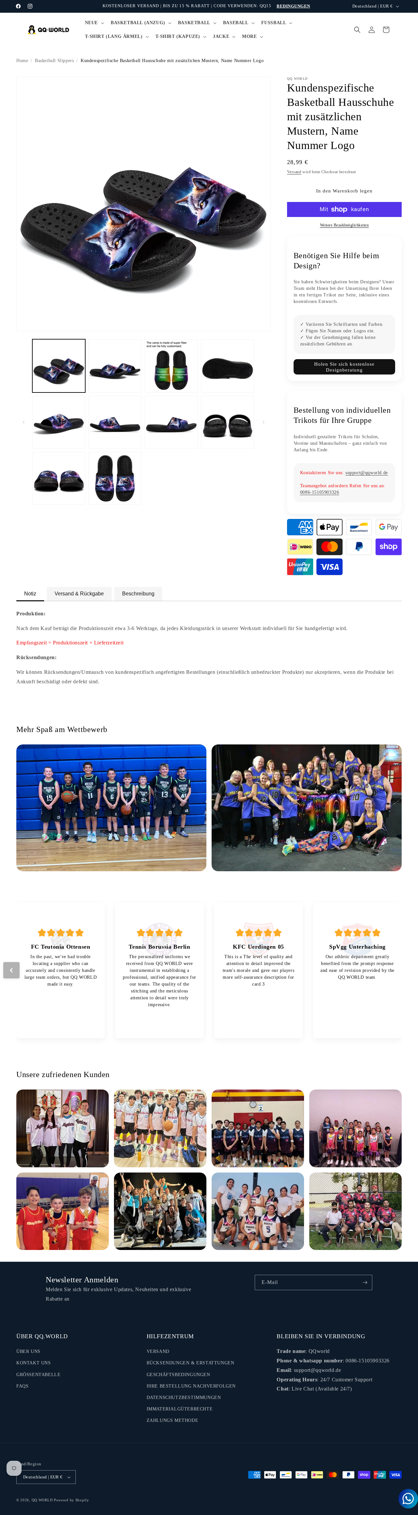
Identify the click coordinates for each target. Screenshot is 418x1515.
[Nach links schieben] (23, 422)
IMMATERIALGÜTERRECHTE (180, 1409)
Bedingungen (293, 6)
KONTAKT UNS (33, 1362)
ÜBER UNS (28, 1351)
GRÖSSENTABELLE (38, 1374)
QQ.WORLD (42, 1500)
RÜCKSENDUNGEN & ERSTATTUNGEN (190, 1362)
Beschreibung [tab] (138, 593)
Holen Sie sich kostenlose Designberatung (344, 367)
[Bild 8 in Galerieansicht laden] (227, 422)
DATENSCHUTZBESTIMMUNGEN (184, 1397)
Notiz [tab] (30, 593)
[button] (94, 23)
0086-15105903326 (319, 492)
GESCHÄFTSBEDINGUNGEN (178, 1374)
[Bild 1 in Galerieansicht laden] (58, 365)
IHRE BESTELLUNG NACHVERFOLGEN (191, 1386)
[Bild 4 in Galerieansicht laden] (227, 365)
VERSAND (158, 1351)
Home (22, 60)
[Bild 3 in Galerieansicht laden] (171, 365)
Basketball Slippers (54, 60)
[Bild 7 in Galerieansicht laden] (171, 422)
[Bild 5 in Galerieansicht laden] (58, 422)
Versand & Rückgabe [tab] (79, 593)
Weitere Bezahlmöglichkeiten (344, 225)
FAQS (22, 1386)
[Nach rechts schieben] (263, 422)
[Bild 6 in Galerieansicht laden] (114, 422)
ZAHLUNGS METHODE (173, 1420)
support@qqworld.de (367, 472)
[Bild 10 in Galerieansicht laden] (114, 478)
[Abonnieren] (365, 1282)
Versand (294, 172)
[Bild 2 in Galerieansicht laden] (114, 365)
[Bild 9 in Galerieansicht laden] (58, 478)
